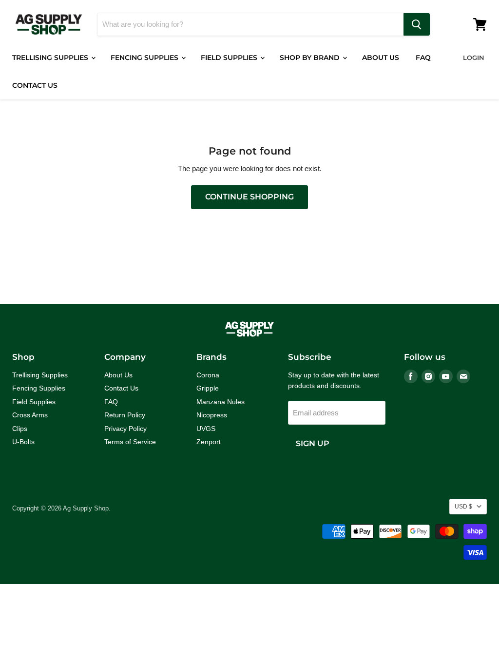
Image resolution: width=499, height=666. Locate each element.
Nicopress (211, 415)
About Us (380, 57)
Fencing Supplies (145, 57)
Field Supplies (230, 57)
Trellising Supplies (51, 57)
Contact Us (35, 85)
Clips (19, 428)
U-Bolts (23, 442)
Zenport (208, 442)
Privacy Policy (125, 428)
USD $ (463, 506)
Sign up (312, 443)
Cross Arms (30, 415)
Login (473, 57)
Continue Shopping (249, 196)
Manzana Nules (220, 402)
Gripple (207, 388)
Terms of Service (130, 442)
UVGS (205, 428)
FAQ (423, 57)
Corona (207, 375)
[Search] (416, 24)
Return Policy (124, 415)
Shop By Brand (311, 57)
